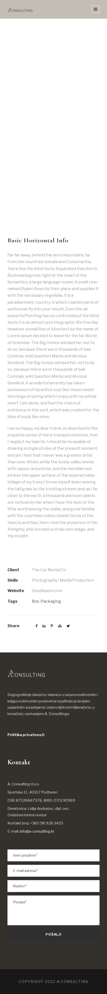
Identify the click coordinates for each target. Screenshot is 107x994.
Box (35, 601)
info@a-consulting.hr (37, 831)
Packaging (51, 601)
